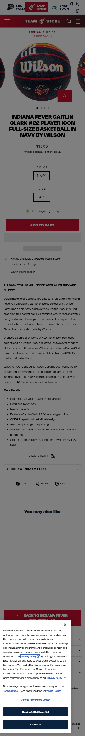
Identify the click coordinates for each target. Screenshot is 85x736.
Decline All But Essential (35, 712)
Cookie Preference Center (35, 699)
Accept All (35, 724)
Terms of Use (10, 690)
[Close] (65, 625)
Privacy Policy (28, 656)
